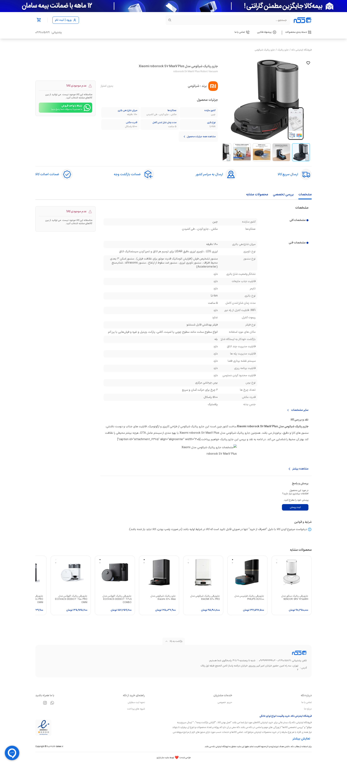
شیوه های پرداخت (136, 708)
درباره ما (308, 708)
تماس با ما (306, 702)
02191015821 (42, 33)
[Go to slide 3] (262, 152)
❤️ (174, 757)
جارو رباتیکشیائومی (265, 49)
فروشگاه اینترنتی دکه (301, 49)
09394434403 (267, 660)
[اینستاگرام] (45, 703)
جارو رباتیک (283, 49)
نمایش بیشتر (301, 738)
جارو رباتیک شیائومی (296, 426)
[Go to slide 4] (242, 152)
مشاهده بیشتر (300, 469)
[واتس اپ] (52, 703)
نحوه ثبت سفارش (136, 702)
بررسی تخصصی (283, 194)
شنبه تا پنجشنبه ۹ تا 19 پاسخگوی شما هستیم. (232, 660)
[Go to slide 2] (281, 152)
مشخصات (305, 194)
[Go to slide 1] (301, 152)
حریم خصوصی (225, 702)
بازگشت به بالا (176, 641)
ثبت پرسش (295, 507)
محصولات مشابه (257, 194)
